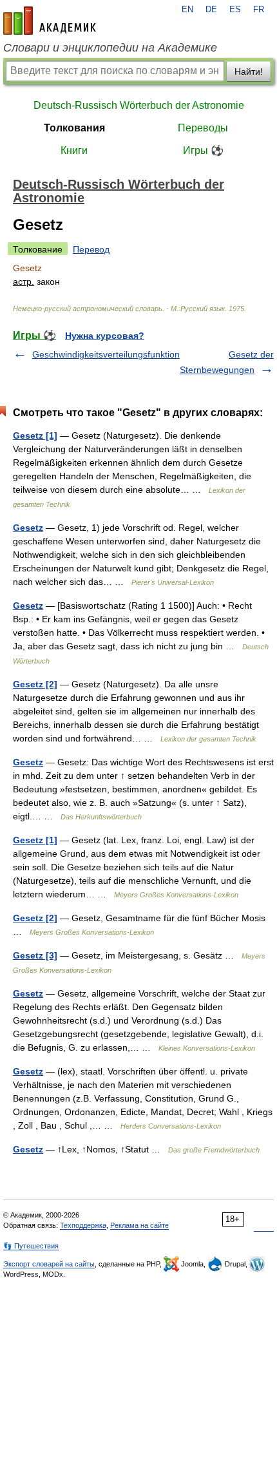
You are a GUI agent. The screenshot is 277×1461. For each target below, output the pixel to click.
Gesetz (28, 527)
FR (258, 9)
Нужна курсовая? (104, 335)
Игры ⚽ (203, 150)
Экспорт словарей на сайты (49, 1264)
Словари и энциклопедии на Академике (110, 47)
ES (235, 9)
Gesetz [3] (35, 955)
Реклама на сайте (139, 1225)
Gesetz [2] (35, 684)
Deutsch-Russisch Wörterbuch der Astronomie (138, 105)
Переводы (203, 127)
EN (187, 9)
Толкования (74, 127)
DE (211, 9)
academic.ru (49, 20)
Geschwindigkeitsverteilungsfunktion (106, 354)
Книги (74, 150)
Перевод (91, 249)
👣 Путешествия (31, 1246)
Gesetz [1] (35, 435)
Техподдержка (83, 1225)
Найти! (248, 71)
